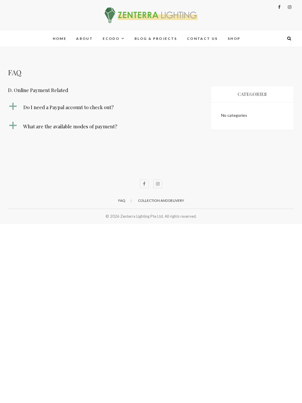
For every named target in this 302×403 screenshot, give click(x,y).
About (84, 38)
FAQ (121, 200)
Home (60, 38)
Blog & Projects (155, 38)
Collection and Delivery (161, 200)
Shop (234, 38)
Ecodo (111, 38)
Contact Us (202, 38)
